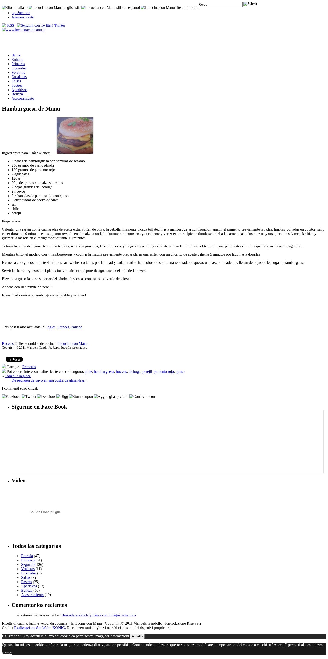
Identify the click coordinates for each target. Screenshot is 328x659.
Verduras (18, 72)
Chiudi (7, 653)
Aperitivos (19, 90)
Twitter (59, 25)
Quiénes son (21, 13)
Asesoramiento (23, 17)
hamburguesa (104, 372)
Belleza (17, 94)
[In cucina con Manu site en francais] (169, 8)
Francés (63, 327)
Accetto (137, 636)
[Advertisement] (164, 42)
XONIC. (59, 628)
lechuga (134, 372)
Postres (17, 85)
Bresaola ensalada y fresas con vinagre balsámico (98, 615)
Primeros (18, 64)
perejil (147, 372)
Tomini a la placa (18, 376)
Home (16, 55)
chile (88, 372)
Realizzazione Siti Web (31, 628)
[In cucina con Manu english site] (54, 8)
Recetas (8, 343)
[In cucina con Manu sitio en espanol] (110, 8)
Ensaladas (19, 77)
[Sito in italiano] (15, 8)
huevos (121, 372)
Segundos (19, 68)
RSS (10, 25)
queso (180, 372)
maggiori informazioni (112, 636)
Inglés (50, 327)
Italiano (76, 327)
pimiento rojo (164, 372)
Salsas (16, 81)
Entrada (17, 59)
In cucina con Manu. (73, 343)
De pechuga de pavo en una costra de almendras (48, 380)
